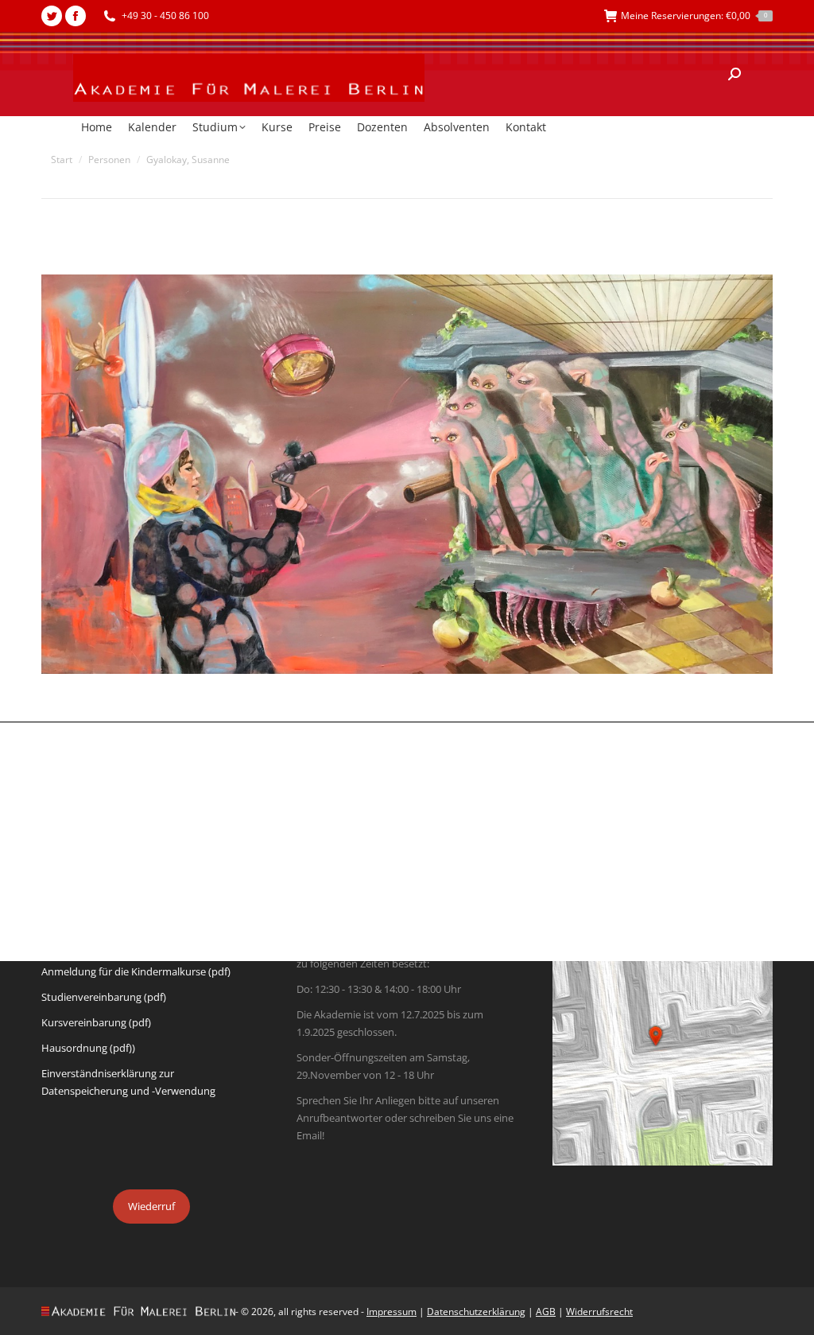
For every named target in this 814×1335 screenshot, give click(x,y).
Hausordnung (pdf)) (88, 1048)
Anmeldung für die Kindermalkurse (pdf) (136, 971)
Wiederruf (151, 1206)
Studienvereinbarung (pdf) (103, 997)
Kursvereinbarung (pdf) (96, 1022)
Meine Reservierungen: (694, 15)
